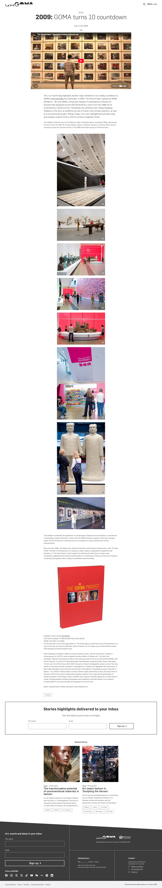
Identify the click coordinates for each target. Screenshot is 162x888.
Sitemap (48, 884)
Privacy (20, 884)
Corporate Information (37, 884)
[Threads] (16, 875)
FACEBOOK (66, 636)
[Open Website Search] (144, 4)
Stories (81, 12)
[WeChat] (36, 875)
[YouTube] (31, 875)
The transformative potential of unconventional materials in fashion (61, 791)
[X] (21, 875)
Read (45, 786)
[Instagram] (11, 875)
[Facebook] (6, 875)
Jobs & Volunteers (10, 884)
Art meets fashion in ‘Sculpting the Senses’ (95, 790)
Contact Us (134, 872)
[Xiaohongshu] (41, 875)
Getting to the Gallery (137, 866)
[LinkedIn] (52, 875)
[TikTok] (26, 875)
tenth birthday (57, 98)
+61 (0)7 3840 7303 (137, 869)
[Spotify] (47, 875)
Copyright (26, 884)
